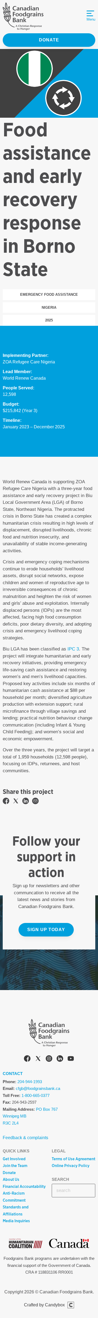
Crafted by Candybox (44, 1305)
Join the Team (15, 1165)
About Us (11, 1179)
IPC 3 (73, 649)
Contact (13, 1073)
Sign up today (46, 929)
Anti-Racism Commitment (14, 1197)
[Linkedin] (60, 1059)
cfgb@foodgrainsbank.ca (38, 1088)
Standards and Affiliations (16, 1211)
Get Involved (14, 1158)
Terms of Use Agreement (73, 1158)
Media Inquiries (16, 1220)
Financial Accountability (24, 1186)
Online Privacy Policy (71, 1165)
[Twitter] (38, 1059)
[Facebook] (27, 1059)
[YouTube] (71, 1059)
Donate (49, 40)
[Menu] (90, 13)
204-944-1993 (29, 1081)
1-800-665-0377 (36, 1095)
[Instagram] (49, 1059)
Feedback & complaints (25, 1137)
